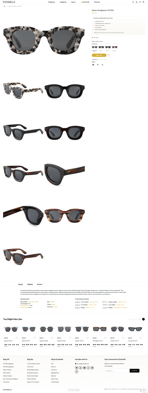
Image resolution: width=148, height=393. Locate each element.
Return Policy (54, 379)
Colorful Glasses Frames (33, 363)
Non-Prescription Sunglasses (10, 379)
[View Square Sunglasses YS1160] (64, 329)
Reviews (39, 284)
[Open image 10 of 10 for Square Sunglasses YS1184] (23, 257)
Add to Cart (99, 55)
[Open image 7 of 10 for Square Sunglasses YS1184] (64, 174)
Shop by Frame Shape (32, 376)
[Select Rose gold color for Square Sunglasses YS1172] (9, 344)
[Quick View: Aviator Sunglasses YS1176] (86, 325)
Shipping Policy (55, 372)
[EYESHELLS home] (9, 2)
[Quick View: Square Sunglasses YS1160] (68, 325)
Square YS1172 (8, 341)
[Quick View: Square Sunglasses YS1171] (33, 325)
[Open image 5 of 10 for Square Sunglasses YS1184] (64, 132)
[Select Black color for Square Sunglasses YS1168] (41, 344)
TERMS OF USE (107, 389)
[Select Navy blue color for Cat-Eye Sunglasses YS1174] (137, 344)
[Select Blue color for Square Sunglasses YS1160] (62, 344)
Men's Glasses (6, 372)
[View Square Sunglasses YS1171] (29, 329)
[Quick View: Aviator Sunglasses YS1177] (122, 325)
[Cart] (143, 2)
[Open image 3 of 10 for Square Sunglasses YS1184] (64, 90)
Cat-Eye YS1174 (132, 341)
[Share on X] (102, 64)
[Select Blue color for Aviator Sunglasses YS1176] (76, 344)
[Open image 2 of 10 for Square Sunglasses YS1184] (23, 90)
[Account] (136, 2)
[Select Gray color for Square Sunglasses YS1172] (13, 344)
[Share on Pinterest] (97, 64)
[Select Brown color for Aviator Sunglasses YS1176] (84, 344)
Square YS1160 (61, 341)
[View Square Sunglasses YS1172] (11, 329)
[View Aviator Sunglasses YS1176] (82, 329)
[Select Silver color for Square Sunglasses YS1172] (17, 344)
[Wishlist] (140, 2)
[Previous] (140, 319)
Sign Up (134, 370)
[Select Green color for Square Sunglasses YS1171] (35, 344)
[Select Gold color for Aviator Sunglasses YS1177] (119, 344)
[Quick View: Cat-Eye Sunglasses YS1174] (139, 325)
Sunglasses (63, 2)
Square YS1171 (26, 341)
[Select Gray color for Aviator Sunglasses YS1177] (123, 344)
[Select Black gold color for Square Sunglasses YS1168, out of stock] (52, 344)
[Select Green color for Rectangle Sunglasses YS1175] (102, 344)
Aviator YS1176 (79, 341)
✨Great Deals (84, 2)
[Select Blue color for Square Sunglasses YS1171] (23, 344)
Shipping (30, 284)
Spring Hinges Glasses (33, 369)
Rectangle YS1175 (98, 341)
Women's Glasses (7, 376)
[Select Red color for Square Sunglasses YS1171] (31, 344)
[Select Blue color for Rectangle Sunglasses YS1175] (106, 344)
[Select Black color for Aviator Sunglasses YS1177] (112, 344)
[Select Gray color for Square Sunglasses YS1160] (66, 344)
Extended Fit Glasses (32, 372)
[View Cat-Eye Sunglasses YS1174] (135, 329)
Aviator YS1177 (115, 341)
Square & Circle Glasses (33, 382)
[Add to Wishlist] (108, 55)
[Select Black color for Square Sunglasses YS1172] (5, 344)
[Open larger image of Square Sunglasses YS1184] (44, 39)
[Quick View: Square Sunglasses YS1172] (15, 325)
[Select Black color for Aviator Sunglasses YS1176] (88, 344)
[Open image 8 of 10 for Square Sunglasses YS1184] (23, 215)
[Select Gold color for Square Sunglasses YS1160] (70, 344)
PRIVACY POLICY (116, 389)
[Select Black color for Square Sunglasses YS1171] (27, 344)
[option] (11, 336)
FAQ (52, 363)
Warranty (53, 376)
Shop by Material (31, 379)
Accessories (6, 382)
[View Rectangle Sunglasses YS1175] (100, 329)
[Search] (133, 2)
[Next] (143, 319)
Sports (73, 2)
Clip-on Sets (30, 366)
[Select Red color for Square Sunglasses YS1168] (49, 344)
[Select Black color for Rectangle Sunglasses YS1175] (98, 344)
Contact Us (54, 369)
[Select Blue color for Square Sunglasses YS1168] (45, 344)
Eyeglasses (51, 2)
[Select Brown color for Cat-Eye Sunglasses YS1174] (141, 344)
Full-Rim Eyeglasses (8, 363)
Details (20, 284)
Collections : (95, 59)
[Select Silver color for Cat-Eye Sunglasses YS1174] (133, 344)
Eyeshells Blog (55, 382)
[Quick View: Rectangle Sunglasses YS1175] (104, 325)
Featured (97, 2)
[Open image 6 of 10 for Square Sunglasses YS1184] (23, 174)
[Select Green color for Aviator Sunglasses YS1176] (80, 344)
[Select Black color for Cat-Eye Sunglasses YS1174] (129, 344)
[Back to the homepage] (5, 6)
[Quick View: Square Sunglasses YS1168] (51, 325)
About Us (53, 366)
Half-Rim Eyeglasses (8, 366)
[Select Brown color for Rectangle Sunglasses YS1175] (94, 344)
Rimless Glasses (7, 369)
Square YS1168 (44, 341)
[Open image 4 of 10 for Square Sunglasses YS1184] (23, 132)
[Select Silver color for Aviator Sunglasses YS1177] (116, 344)
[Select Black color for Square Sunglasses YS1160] (59, 344)
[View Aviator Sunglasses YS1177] (117, 329)
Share (93, 62)
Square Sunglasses (103, 59)
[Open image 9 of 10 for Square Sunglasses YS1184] (64, 215)
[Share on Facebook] (93, 64)
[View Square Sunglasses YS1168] (47, 329)
